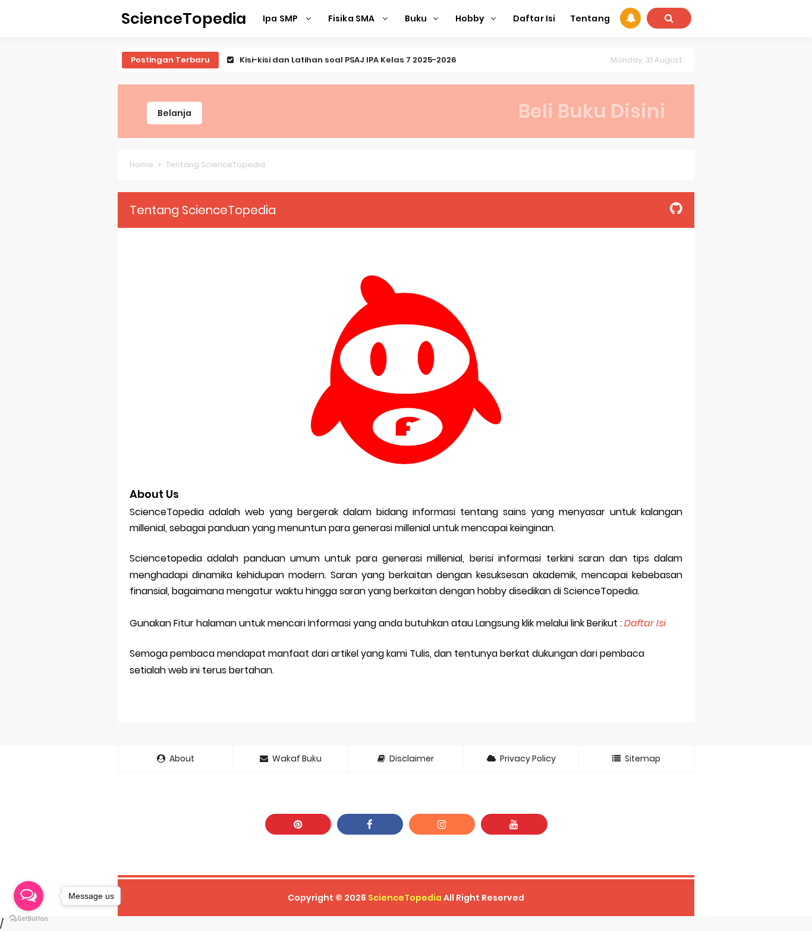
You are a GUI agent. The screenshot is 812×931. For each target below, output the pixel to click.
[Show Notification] (630, 18)
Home (141, 164)
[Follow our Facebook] (370, 824)
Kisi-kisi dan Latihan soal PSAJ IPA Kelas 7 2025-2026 (348, 59)
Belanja (174, 113)
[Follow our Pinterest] (298, 824)
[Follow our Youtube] (514, 824)
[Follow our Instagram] (442, 824)
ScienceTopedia (405, 898)
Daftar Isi (645, 623)
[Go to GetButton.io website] (29, 919)
